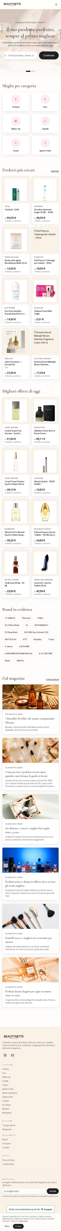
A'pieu (7, 660)
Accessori (6, 1105)
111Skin (40, 618)
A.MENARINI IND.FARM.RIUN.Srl (18, 653)
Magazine (6, 1129)
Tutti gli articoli (52, 679)
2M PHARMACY (41, 625)
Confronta (49, 55)
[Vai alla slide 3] (34, 71)
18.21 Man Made (12, 625)
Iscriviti (53, 1191)
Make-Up (6, 1077)
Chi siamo (6, 1143)
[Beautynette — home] (12, 5)
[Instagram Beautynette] (5, 1055)
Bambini (5, 1109)
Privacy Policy (8, 1160)
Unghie (5, 1101)
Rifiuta (7, 1226)
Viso (4, 1073)
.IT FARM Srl (10, 618)
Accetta (18, 1226)
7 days (51, 639)
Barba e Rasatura (9, 1093)
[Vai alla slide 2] (32, 71)
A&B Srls (20, 660)
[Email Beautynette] (12, 1055)
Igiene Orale (7, 1089)
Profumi (5, 1069)
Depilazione (7, 1097)
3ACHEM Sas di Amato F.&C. (36, 632)
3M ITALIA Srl (10, 639)
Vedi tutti (55, 171)
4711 (25, 639)
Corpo (5, 1085)
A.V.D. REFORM (45, 653)
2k (27, 625)
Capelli (5, 1081)
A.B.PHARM (24, 646)
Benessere (6, 1113)
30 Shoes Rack (11, 632)
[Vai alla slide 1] (28, 71)
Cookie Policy (8, 1164)
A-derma (9, 646)
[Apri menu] (56, 4)
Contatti (5, 1147)
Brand (5, 1139)
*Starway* (26, 618)
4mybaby (37, 639)
